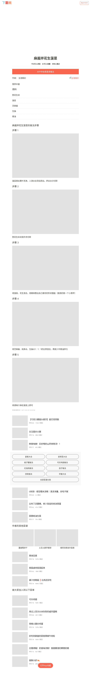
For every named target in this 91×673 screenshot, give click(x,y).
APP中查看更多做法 (45, 72)
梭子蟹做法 (28, 462)
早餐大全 (62, 474)
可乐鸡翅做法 (62, 462)
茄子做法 (62, 468)
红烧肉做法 (28, 468)
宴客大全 (28, 457)
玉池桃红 (22, 78)
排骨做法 (28, 474)
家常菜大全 (62, 457)
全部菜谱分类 (45, 480)
